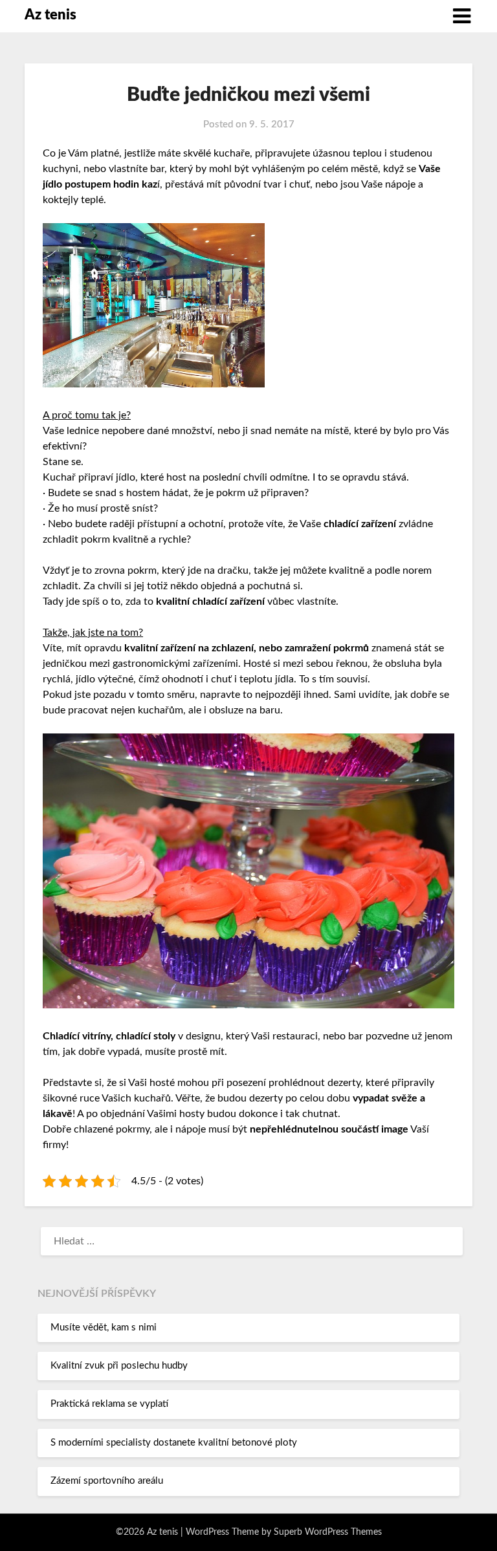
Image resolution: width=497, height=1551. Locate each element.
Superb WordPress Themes (328, 1532)
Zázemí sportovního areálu (106, 1481)
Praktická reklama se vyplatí (109, 1404)
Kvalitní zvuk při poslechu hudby (119, 1366)
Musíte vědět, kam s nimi (103, 1327)
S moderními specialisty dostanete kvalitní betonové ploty (173, 1443)
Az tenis (50, 15)
